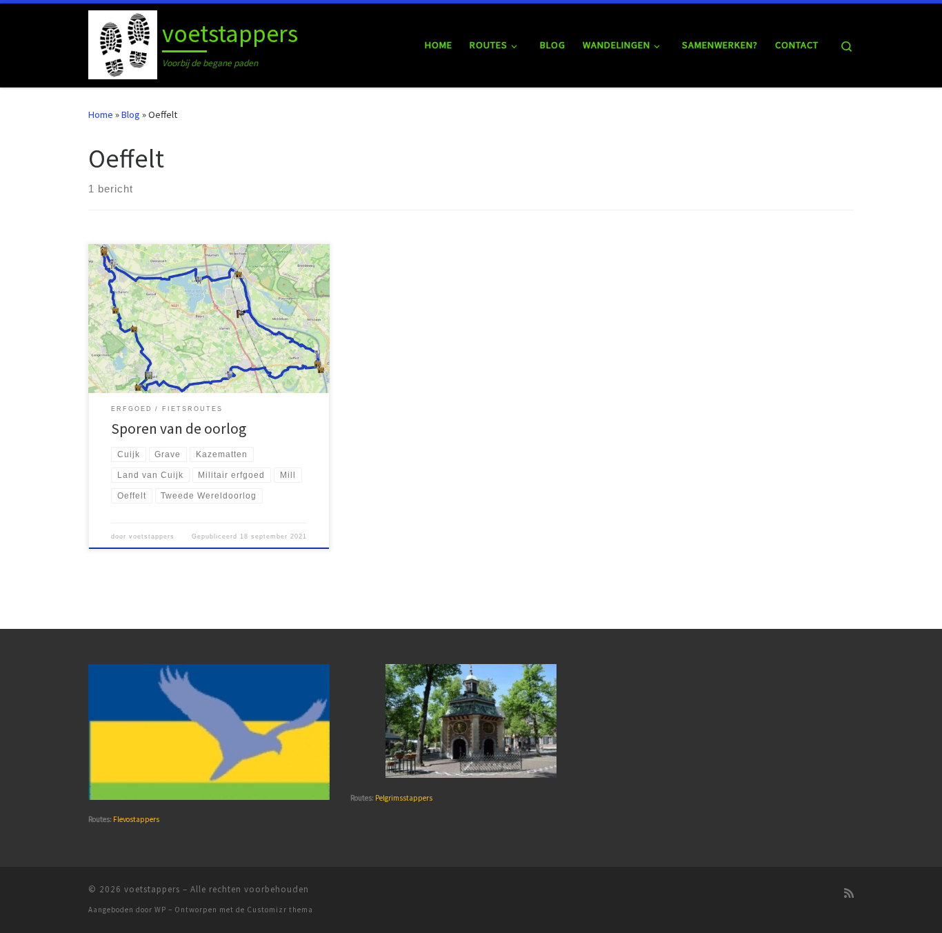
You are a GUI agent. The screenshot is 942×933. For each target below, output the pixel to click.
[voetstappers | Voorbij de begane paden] (122, 42)
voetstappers (151, 536)
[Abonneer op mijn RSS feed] (849, 893)
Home (100, 114)
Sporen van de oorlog (178, 428)
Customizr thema (280, 909)
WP (160, 909)
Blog (130, 114)
